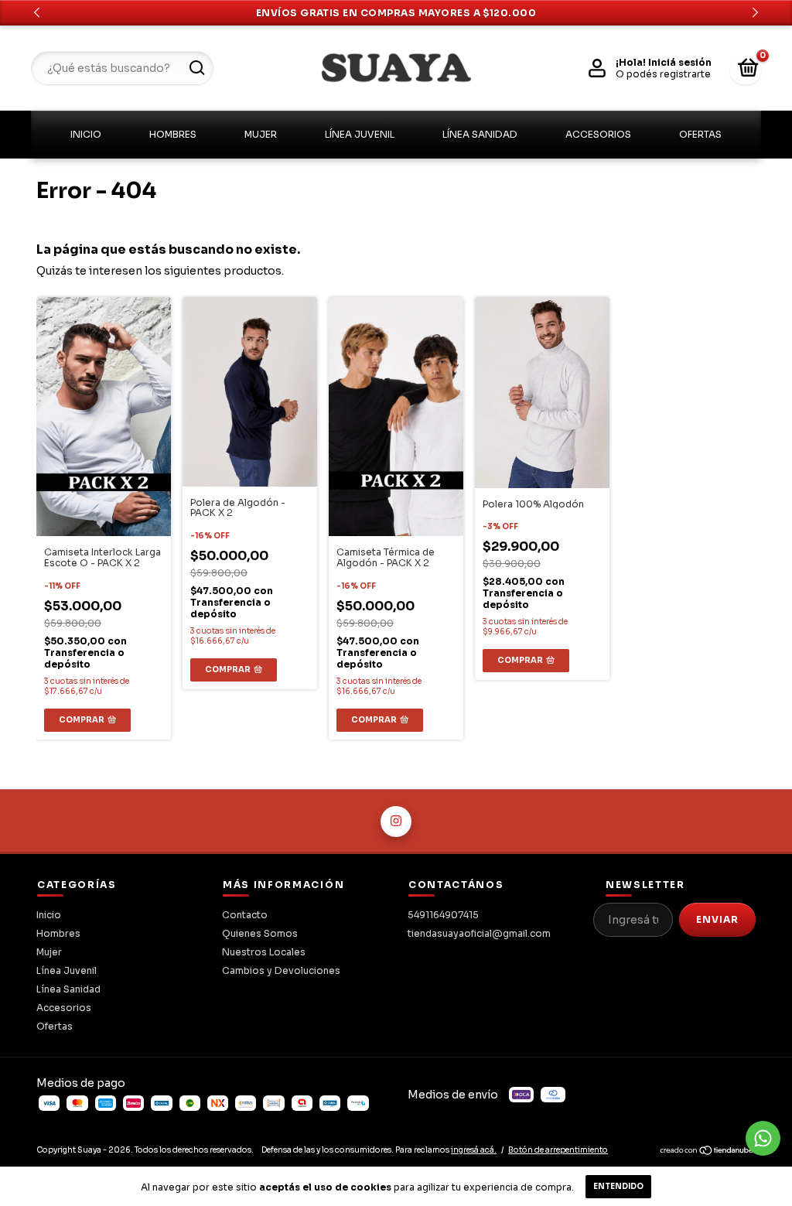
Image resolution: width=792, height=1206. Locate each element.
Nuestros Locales (264, 952)
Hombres (172, 134)
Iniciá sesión (680, 62)
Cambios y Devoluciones (281, 970)
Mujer (260, 134)
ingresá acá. (474, 1150)
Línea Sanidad (479, 134)
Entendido (618, 1186)
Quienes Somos (260, 933)
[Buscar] (196, 68)
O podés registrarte (663, 74)
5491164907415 (443, 915)
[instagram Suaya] (396, 821)
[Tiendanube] (707, 1152)
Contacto (245, 915)
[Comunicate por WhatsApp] (763, 1138)
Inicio (85, 134)
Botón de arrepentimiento (558, 1150)
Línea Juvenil (359, 134)
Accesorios (598, 134)
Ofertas (700, 134)
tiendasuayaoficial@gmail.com (479, 933)
